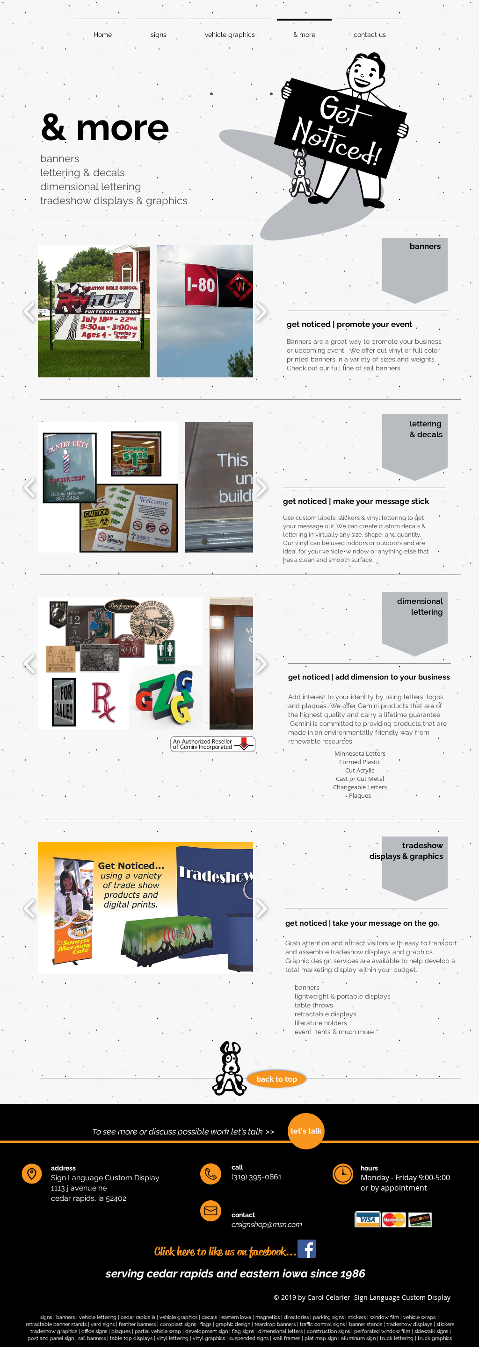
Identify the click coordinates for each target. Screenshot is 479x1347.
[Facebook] (329, 1249)
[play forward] (261, 311)
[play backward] (29, 311)
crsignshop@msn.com (267, 1224)
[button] (94, 311)
